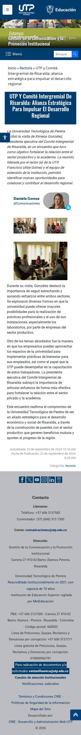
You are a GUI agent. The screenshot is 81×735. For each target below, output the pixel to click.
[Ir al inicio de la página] (75, 715)
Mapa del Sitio (40, 709)
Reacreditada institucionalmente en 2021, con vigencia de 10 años (40, 585)
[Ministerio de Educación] (61, 9)
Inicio (12, 68)
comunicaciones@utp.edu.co (46, 530)
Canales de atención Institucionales (40, 677)
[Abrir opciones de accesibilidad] (5, 137)
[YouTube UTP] (37, 479)
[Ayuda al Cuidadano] (59, 479)
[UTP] (27, 9)
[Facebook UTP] (22, 479)
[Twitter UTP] (29, 479)
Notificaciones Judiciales (40, 684)
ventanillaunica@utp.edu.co (48, 671)
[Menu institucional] (7, 10)
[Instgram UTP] (44, 479)
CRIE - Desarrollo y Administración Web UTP (41, 722)
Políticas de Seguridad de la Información (40, 703)
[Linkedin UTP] (51, 479)
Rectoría (26, 68)
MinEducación (43, 601)
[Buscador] (74, 54)
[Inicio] (75, 715)
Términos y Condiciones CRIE (39, 696)
